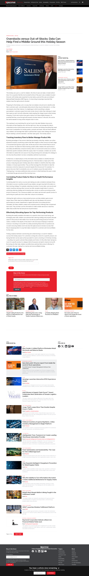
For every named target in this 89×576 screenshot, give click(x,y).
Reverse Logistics (30, 311)
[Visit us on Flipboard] (69, 346)
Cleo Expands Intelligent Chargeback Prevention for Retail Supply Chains (39, 464)
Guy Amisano (9, 49)
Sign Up (17, 289)
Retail (16, 35)
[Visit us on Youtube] (72, 346)
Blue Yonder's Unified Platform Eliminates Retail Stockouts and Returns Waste (66, 62)
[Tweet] (17, 250)
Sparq (26, 481)
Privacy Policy (35, 287)
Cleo (26, 467)
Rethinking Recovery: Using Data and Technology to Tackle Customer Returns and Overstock (34, 314)
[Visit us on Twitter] (62, 346)
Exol (26, 496)
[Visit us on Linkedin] (66, 346)
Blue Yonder (28, 352)
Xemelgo (27, 383)
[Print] (7, 250)
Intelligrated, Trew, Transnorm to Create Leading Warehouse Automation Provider (39, 436)
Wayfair (27, 453)
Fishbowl (27, 425)
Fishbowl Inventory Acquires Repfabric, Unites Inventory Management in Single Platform (38, 423)
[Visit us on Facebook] (59, 346)
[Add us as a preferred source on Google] (20, 250)
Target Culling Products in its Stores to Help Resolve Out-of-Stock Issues (14, 314)
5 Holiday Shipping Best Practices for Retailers (52, 313)
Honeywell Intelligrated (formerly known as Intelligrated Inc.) (40, 439)
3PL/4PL (24, 390)
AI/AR (23, 346)
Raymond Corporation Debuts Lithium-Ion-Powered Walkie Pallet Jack (37, 521)
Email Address (17, 277)
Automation (25, 433)
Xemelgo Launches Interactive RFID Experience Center (66, 69)
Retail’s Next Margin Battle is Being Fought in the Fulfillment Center (39, 493)
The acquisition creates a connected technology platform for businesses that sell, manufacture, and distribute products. (39, 428)
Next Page (18, 534)
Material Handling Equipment (29, 518)
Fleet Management (26, 405)
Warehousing (10, 35)
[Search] (79, 2)
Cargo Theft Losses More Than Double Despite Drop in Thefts (66, 87)
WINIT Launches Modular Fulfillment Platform (38, 507)
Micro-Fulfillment (26, 490)
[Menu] (82, 2)
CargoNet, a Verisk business (32, 411)
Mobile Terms (27, 287)
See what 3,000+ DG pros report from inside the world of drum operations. (66, 80)
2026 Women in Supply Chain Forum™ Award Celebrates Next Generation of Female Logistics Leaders (39, 394)
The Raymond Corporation (31, 524)
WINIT (26, 509)
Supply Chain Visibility (27, 420)
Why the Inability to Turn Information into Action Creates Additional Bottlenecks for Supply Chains (39, 478)
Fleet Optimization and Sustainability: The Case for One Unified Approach (38, 451)
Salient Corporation (13, 51)
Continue (51, 573)
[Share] (11, 250)
